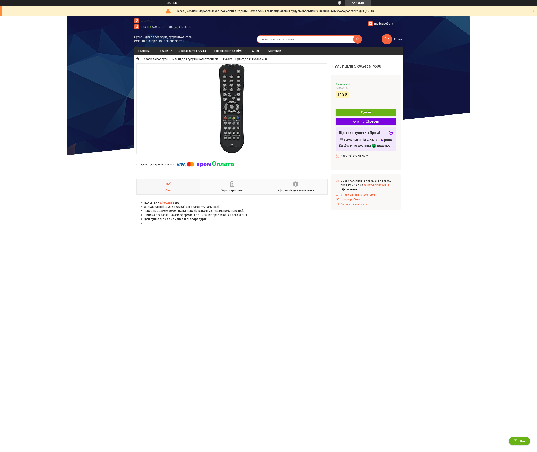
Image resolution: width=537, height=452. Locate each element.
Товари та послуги (155, 59)
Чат (522, 441)
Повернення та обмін (228, 50)
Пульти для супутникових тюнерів (195, 59)
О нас (255, 50)
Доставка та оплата (192, 50)
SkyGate (227, 59)
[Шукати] (357, 39)
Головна (144, 50)
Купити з (359, 121)
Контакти (274, 50)
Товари (163, 50)
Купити (366, 112)
